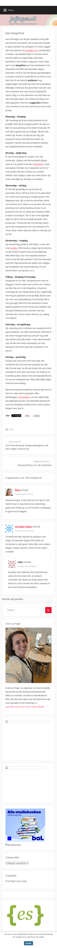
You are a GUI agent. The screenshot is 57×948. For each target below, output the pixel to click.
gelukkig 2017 (31, 50)
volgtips (14, 248)
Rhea (17, 490)
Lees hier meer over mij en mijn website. (24, 706)
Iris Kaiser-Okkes (23, 526)
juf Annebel (23, 397)
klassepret (38, 164)
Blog (11, 429)
